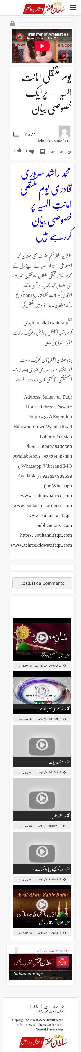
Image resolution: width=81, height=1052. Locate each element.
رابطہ (35, 1006)
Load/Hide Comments (42, 583)
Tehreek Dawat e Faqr (49, 1029)
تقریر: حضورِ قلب (60, 816)
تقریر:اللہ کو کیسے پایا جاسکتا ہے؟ (51, 869)
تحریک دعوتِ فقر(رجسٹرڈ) (50, 1011)
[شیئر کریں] (42, 151)
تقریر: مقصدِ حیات (59, 762)
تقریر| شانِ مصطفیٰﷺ (55, 655)
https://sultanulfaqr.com (46, 535)
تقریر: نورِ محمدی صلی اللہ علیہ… (51, 709)
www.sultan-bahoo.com (46, 495)
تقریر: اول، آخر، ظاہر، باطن (54, 922)
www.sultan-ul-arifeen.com (42, 505)
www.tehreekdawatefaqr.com (41, 545)
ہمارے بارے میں (54, 1006)
